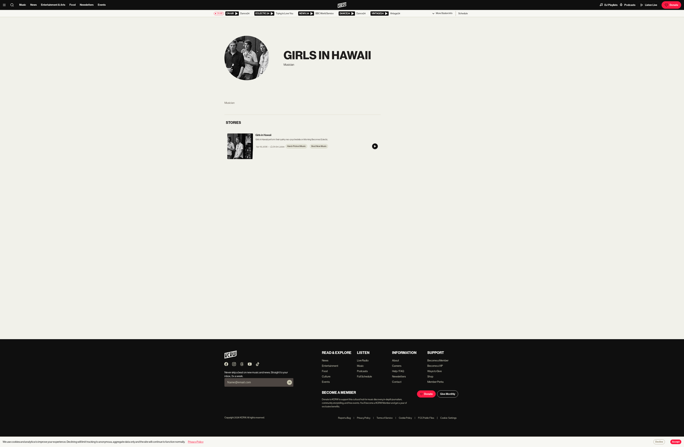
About (395, 360)
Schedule (463, 13)
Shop (430, 376)
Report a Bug (344, 418)
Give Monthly (447, 394)
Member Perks (435, 381)
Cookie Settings (448, 418)
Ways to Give (434, 371)
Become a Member (438, 360)
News (33, 4)
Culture (326, 376)
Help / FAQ (398, 371)
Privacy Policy (362, 418)
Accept (676, 441)
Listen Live (651, 5)
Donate (674, 5)
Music (22, 4)
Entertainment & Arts (53, 4)
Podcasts (629, 5)
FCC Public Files (424, 418)
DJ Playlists (611, 5)
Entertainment (330, 365)
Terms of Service (383, 418)
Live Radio (363, 360)
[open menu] (5, 5)
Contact (396, 381)
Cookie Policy (403, 418)
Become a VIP (435, 365)
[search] (13, 5)
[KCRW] (230, 357)
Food (72, 4)
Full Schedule (364, 376)
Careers (396, 365)
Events (102, 4)
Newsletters (87, 4)
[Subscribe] (289, 382)
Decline (659, 441)
